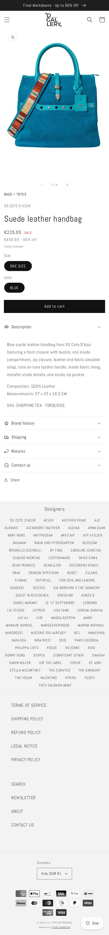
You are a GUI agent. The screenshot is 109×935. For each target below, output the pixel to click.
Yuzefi (91, 677)
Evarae (22, 580)
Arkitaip (69, 535)
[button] (7, 20)
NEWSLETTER (23, 798)
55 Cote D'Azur (17, 205)
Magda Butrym (65, 617)
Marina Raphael (92, 625)
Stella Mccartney (27, 670)
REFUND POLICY (26, 732)
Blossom (91, 542)
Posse (53, 647)
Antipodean (44, 535)
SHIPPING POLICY (27, 719)
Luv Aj (24, 617)
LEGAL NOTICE (24, 746)
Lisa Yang (63, 610)
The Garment (91, 670)
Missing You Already (50, 632)
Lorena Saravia (91, 610)
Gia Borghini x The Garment (78, 587)
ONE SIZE (18, 266)
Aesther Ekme (75, 520)
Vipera (72, 677)
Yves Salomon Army (57, 685)
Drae (18, 572)
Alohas (75, 527)
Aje (98, 520)
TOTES (21, 194)
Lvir (41, 617)
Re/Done (74, 647)
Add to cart (54, 306)
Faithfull (44, 580)
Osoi (64, 640)
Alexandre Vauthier (44, 527)
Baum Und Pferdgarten (55, 542)
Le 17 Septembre (62, 602)
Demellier (54, 565)
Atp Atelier (94, 535)
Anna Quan (98, 527)
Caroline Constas (87, 550)
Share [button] (15, 479)
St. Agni (97, 662)
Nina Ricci (44, 640)
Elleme (93, 572)
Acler (50, 520)
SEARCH (18, 784)
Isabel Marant (27, 602)
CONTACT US (22, 825)
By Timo (58, 550)
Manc (89, 617)
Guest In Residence (34, 595)
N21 (78, 632)
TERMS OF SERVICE (29, 705)
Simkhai (100, 655)
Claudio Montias (28, 557)
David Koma (90, 557)
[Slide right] (67, 185)
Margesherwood (57, 625)
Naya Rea (20, 640)
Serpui (40, 655)
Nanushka (98, 632)
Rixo (93, 647)
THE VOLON (25, 677)
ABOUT (17, 811)
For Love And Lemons (78, 580)
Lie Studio (17, 610)
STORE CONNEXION (61, 927)
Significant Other (70, 655)
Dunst (73, 572)
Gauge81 (19, 587)
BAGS (8, 194)
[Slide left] (42, 185)
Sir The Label (52, 662)
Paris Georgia (88, 640)
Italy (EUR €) (51, 873)
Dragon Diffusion (45, 572)
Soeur (77, 662)
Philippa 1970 (28, 647)
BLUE (14, 287)
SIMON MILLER (21, 662)
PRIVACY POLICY (25, 760)
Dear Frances (25, 565)
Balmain (21, 542)
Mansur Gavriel (20, 625)
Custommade (61, 557)
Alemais (13, 527)
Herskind (66, 595)
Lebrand (91, 602)
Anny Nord (18, 535)
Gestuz (40, 587)
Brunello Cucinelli (27, 550)
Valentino (50, 677)
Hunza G (89, 595)
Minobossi (15, 632)
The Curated (61, 670)
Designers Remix (85, 565)
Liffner (40, 610)
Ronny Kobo (16, 655)
